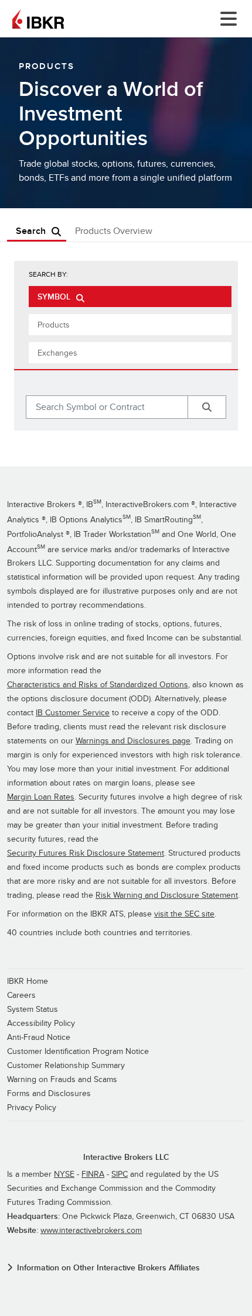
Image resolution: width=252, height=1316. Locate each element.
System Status (32, 1009)
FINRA (92, 1174)
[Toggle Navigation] (226, 19)
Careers (21, 995)
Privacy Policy (31, 1107)
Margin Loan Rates (40, 797)
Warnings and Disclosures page (133, 741)
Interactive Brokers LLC (126, 1157)
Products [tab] (54, 325)
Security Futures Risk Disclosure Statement (85, 853)
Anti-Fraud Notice (38, 1037)
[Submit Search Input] (207, 407)
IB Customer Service (73, 713)
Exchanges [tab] (57, 353)
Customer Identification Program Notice (78, 1051)
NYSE (64, 1174)
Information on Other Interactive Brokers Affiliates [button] (108, 1268)
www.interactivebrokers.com (91, 1230)
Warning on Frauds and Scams (62, 1079)
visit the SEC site (184, 914)
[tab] (130, 296)
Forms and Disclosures (49, 1093)
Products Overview (113, 231)
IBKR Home (27, 981)
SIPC (119, 1174)
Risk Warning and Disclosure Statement (167, 895)
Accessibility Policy (41, 1023)
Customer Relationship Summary (66, 1065)
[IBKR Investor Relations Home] (38, 19)
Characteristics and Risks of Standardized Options (97, 685)
